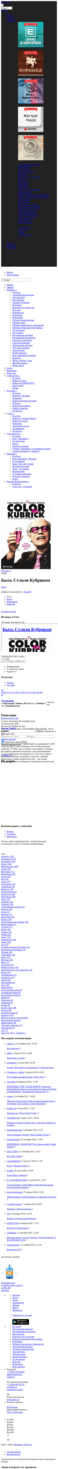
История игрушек (20, 466)
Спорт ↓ (10, 413)
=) (8, 1435)
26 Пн (40, 692)
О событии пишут (15, 669)
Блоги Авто (18, 385)
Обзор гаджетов (20, 408)
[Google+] (11, 1404)
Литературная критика (29, 190)
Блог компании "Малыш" (24, 459)
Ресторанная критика (28, 205)
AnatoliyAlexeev (14, 1204)
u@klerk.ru (12, 1387)
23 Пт (22, 692)
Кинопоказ (12, 601)
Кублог (10, 831)
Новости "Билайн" (21, 396)
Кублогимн (12, 1407)
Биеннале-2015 (14, 1249)
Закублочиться (14, 1452)
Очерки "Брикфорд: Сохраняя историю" (31, 449)
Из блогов (17, 411)
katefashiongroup (14, 1130)
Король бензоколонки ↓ (18, 481)
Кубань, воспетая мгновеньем (21, 1218)
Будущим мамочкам (21, 474)
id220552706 (13, 1223)
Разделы (16, 1295)
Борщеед (16, 358)
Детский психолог (21, 476)
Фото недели (24, 220)
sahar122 (11, 1044)
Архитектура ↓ (14, 433)
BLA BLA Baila (14, 1156)
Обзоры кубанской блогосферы (33, 197)
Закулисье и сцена (15, 1058)
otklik (9, 1053)
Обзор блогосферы (21, 406)
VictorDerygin (13, 1118)
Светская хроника (26, 212)
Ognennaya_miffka (15, 1072)
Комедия (11, 604)
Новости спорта (20, 421)
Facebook (11, 834)
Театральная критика (28, 215)
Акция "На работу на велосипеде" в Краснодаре (30, 1067)
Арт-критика (24, 167)
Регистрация (13, 275)
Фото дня (11, 373)
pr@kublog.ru (13, 1399)
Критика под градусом (29, 177)
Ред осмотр (23, 202)
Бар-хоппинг (24, 169)
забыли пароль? (8, 739)
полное (10, 682)
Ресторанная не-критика (29, 207)
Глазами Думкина (26, 172)
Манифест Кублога (23, 1444)
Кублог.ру (6, 2)
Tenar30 (27, 592)
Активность (18, 1302)
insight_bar (12, 1108)
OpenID (4, 731)
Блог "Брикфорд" (20, 438)
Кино (3, 587)
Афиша (10, 287)
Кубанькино (8, 701)
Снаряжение (18, 428)
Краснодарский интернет (24, 401)
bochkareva (12, 1063)
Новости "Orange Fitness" (24, 418)
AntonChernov (13, 1245)
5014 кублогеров (15, 1412)
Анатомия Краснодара (29, 164)
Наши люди (18, 365)
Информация (13, 666)
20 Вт (4, 692)
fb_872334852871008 (17, 1180)
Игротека (22, 174)
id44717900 (12, 1151)
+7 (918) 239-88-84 (15, 1372)
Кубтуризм (23, 187)
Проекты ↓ (12, 290)
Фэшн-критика (25, 222)
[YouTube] (12, 1404)
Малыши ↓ (12, 454)
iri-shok (10, 1170)
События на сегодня (22, 1315)
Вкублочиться (13, 1454)
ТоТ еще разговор (26, 217)
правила (11, 1377)
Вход (24, 742)
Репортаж (17, 398)
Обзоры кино (24, 192)
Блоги (10, 368)
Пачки (15, 388)
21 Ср (10, 692)
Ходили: (6, 571)
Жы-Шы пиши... (20, 363)
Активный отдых (20, 426)
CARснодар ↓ (13, 375)
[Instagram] (10, 1404)
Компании (12, 370)
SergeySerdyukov (15, 1192)
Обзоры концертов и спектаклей (33, 195)
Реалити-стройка (20, 446)
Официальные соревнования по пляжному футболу (31, 1197)
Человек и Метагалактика (19, 1209)
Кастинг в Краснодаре (17, 1228)
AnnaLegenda (13, 1139)
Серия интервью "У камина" (26, 451)
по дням (10, 685)
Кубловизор (23, 182)
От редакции (24, 200)
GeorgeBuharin (14, 1161)
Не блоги (16, 1326)
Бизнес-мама (18, 471)
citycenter (11, 1082)
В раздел (16, 292)
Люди (15, 1300)
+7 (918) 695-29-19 (15, 1384)
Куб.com (22, 179)
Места (15, 1308)
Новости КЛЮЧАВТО (23, 383)
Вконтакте (12, 836)
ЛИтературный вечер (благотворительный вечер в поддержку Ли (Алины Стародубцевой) (31, 1102)
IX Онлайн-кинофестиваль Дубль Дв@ (25, 1077)
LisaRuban (11, 1233)
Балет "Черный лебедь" (18, 1166)
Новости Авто (19, 380)
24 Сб (28, 692)
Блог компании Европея (24, 355)
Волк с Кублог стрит (22, 360)
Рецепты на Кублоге (28, 210)
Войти (39, 731)
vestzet (10, 1096)
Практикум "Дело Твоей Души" (22, 1113)
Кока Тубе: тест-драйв (23, 464)
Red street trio (13, 1048)
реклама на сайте (15, 1389)
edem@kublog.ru (14, 1374)
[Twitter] (9, 1404)
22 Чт (16, 692)
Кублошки (23, 184)
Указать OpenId (8, 728)
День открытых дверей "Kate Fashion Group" (28, 1135)
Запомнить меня (12, 742)
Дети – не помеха (20, 469)
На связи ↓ (12, 391)
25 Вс (34, 692)
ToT (9, 1214)
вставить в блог (8, 611)
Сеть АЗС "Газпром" (22, 486)
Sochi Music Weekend (17, 1175)
